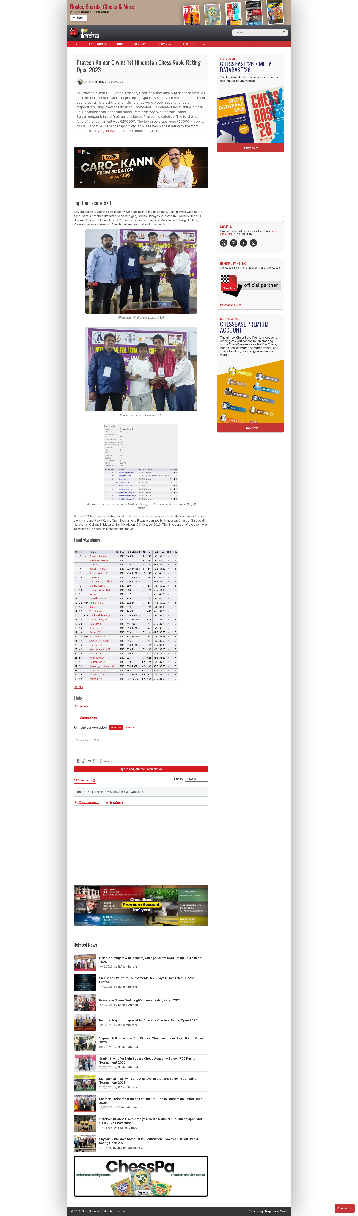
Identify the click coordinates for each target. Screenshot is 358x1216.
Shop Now (251, 147)
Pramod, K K (96, 678)
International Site (230, 304)
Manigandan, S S (98, 585)
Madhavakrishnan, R (100, 615)
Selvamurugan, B (98, 572)
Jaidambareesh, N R (100, 589)
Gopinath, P (95, 623)
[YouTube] (233, 243)
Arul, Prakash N (97, 636)
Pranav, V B (95, 653)
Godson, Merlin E (98, 661)
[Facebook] (243, 243)
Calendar (138, 44)
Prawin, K (94, 577)
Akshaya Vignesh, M (100, 649)
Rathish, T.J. (95, 632)
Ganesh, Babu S (98, 598)
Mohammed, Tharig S (101, 581)
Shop (119, 44)
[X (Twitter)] (223, 243)
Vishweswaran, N (98, 657)
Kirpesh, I (94, 606)
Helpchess (187, 44)
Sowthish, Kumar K (99, 640)
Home (75, 44)
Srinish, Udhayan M (99, 619)
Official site (81, 706)
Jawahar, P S (96, 644)
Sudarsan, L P (96, 627)
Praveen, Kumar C (99, 556)
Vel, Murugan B (97, 610)
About (207, 44)
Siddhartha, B (96, 602)
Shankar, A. (95, 564)
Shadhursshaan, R (99, 560)
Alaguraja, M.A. (97, 674)
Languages (95, 44)
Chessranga (162, 44)
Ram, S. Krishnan (98, 568)
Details (78, 687)
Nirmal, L (94, 594)
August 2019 (107, 131)
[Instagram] (253, 243)
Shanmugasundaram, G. (102, 666)
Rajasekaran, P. (97, 670)
